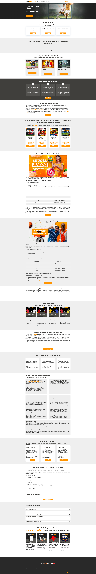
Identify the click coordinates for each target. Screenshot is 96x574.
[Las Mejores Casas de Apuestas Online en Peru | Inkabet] (29, 1)
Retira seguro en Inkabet (48, 499)
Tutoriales (28, 542)
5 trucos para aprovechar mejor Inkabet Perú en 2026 (65, 545)
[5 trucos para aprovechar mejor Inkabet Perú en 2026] (65, 538)
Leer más (32, 459)
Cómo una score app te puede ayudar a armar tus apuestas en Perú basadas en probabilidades (30, 546)
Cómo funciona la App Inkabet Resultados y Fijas (42, 545)
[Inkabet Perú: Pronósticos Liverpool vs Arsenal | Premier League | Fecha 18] (54, 312)
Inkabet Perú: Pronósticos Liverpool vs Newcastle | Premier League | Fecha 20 (30, 319)
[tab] (48, 509)
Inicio (35, 1)
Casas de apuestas (43, 1)
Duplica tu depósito (48, 97)
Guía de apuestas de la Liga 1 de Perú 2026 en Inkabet (53, 545)
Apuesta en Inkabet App (48, 349)
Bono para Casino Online (33, 28)
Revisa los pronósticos (35, 530)
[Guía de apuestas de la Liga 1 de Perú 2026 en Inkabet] (54, 538)
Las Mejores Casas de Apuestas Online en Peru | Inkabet (38, 280)
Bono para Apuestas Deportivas (48, 28)
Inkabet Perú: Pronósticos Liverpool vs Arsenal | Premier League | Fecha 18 (53, 319)
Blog (48, 1)
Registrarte (66, 1)
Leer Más (48, 459)
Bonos (46, 1)
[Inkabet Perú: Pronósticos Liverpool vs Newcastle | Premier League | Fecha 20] (31, 312)
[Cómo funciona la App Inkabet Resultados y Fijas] (42, 538)
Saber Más (63, 33)
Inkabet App (38, 1)
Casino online (61, 542)
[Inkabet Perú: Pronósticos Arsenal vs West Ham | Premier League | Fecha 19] (42, 312)
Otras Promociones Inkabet (63, 28)
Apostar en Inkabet (63, 459)
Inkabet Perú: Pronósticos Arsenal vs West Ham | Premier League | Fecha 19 (42, 319)
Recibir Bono (33, 33)
